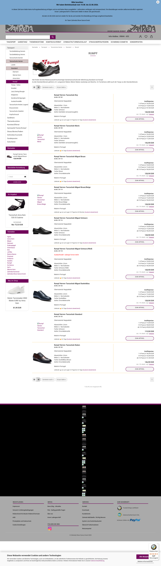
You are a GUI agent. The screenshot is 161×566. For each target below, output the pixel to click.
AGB (14, 517)
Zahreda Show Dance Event (16, 274)
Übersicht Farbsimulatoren (90, 525)
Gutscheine (11, 142)
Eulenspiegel (11, 245)
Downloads (85, 510)
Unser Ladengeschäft (54, 517)
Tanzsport (11, 42)
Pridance (10, 258)
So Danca (10, 265)
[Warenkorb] (151, 36)
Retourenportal (86, 528)
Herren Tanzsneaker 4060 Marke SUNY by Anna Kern (17, 300)
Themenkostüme (36, 42)
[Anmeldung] (140, 36)
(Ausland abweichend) (89, 120)
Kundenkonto (86, 514)
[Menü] (157, 544)
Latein (13, 65)
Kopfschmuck (14, 114)
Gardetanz (22, 42)
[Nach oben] (155, 538)
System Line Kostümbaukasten (92, 521)
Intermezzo (11, 247)
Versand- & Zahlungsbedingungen (23, 510)
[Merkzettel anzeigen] (146, 36)
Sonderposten (136, 42)
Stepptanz (14, 95)
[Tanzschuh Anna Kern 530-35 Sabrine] (17, 204)
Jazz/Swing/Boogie (18, 91)
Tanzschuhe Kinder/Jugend (18, 104)
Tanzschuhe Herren (16, 61)
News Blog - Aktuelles (54, 506)
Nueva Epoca (11, 254)
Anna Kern (16, 78)
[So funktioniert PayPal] (135, 520)
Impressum (16, 506)
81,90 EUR (17, 308)
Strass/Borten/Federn (99, 42)
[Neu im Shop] (26, 281)
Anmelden (17, 182)
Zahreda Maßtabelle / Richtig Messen (93, 517)
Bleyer (9, 241)
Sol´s (9, 267)
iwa (8, 250)
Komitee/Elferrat (53, 42)
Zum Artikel (139, 119)
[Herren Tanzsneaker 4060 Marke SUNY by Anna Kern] (17, 289)
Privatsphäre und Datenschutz (22, 521)
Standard (14, 68)
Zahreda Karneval (13, 272)
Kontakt (84, 506)
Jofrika (9, 252)
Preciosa (10, 256)
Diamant (16, 72)
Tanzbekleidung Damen (17, 51)
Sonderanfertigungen (18, 98)
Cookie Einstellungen (19, 525)
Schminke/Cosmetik (119, 42)
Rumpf (15, 81)
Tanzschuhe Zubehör (16, 111)
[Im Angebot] (26, 194)
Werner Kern (17, 75)
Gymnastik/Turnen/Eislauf (75, 42)
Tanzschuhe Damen (16, 58)
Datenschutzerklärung (97, 561)
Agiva (9, 237)
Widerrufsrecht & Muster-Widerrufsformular (26, 514)
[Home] (80, 28)
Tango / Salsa (15, 85)
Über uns (50, 514)
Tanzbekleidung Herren (17, 54)
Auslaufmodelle (16, 101)
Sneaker (14, 88)
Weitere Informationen (145, 561)
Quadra (9, 261)
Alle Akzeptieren (145, 557)
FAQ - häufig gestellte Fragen (56, 510)
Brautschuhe (13, 108)
